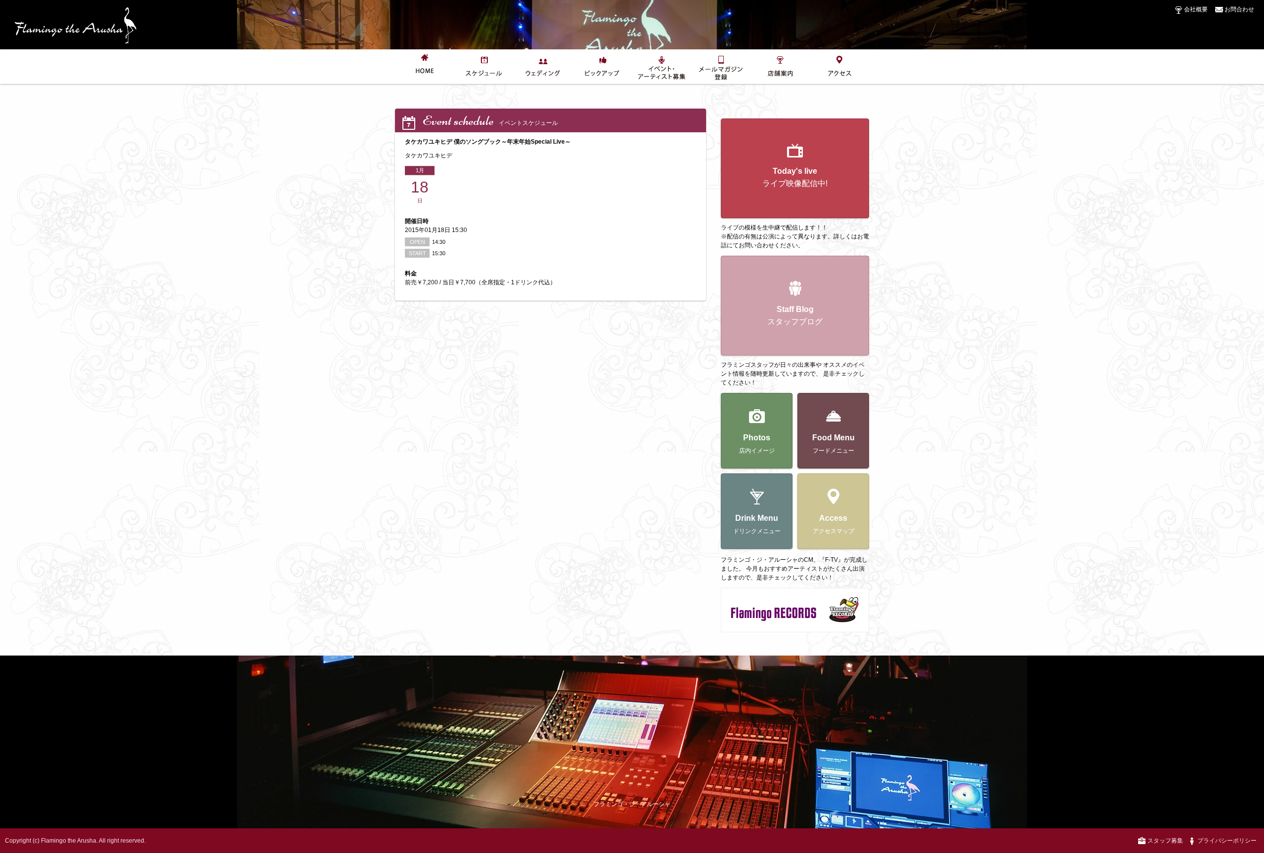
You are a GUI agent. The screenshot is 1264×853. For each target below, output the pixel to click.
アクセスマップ (833, 524)
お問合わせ (1238, 9)
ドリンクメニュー (757, 524)
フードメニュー (833, 443)
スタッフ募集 (1164, 840)
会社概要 (1195, 9)
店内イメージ (757, 443)
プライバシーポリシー (1226, 840)
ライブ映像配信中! (795, 177)
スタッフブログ (795, 315)
